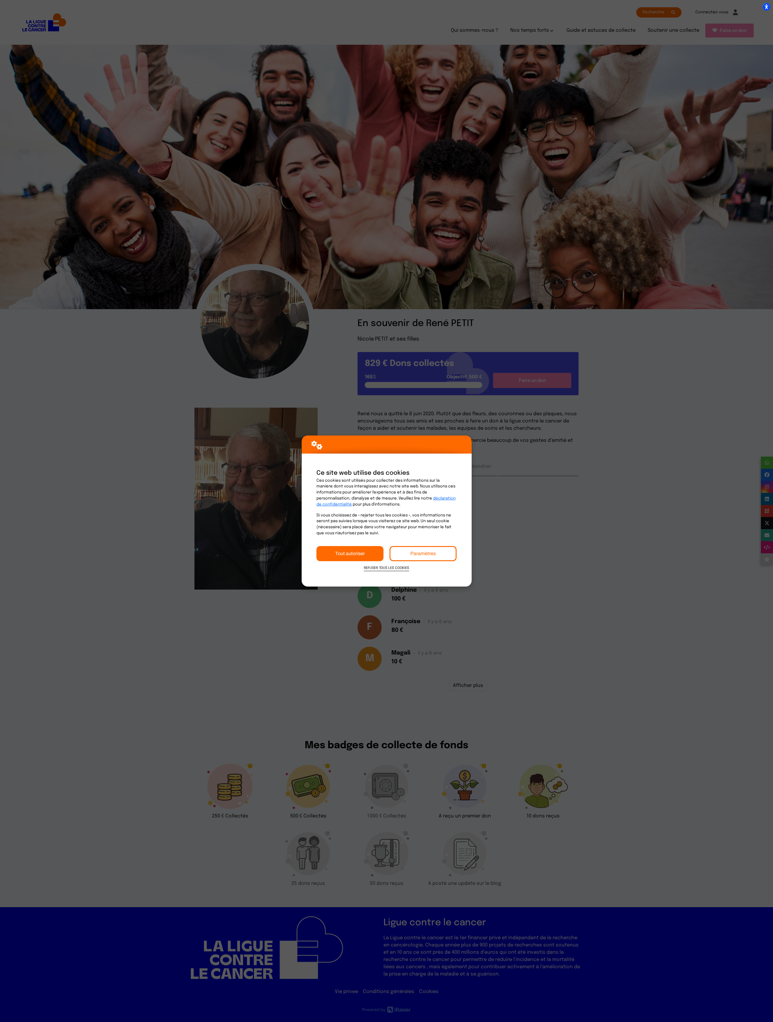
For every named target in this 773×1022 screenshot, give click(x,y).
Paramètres (423, 553)
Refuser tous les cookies (386, 568)
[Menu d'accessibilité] (766, 6)
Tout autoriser (350, 553)
